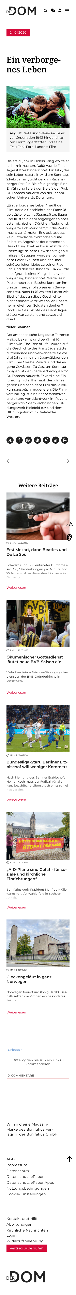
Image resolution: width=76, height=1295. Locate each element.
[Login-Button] (60, 11)
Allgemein (14, 40)
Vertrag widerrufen (27, 1248)
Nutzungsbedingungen (27, 1188)
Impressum (16, 1165)
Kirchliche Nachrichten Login (27, 1232)
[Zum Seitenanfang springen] (69, 1158)
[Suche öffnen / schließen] (45, 11)
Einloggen (14, 1050)
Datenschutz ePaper (25, 1176)
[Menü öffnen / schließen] (68, 11)
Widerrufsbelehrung (25, 1241)
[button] (10, 440)
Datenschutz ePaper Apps (30, 1182)
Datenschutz (18, 1171)
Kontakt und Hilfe (22, 1218)
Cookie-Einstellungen (26, 1194)
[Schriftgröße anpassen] (69, 524)
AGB (10, 1159)
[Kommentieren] (53, 11)
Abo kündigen (19, 1224)
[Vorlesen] (69, 537)
